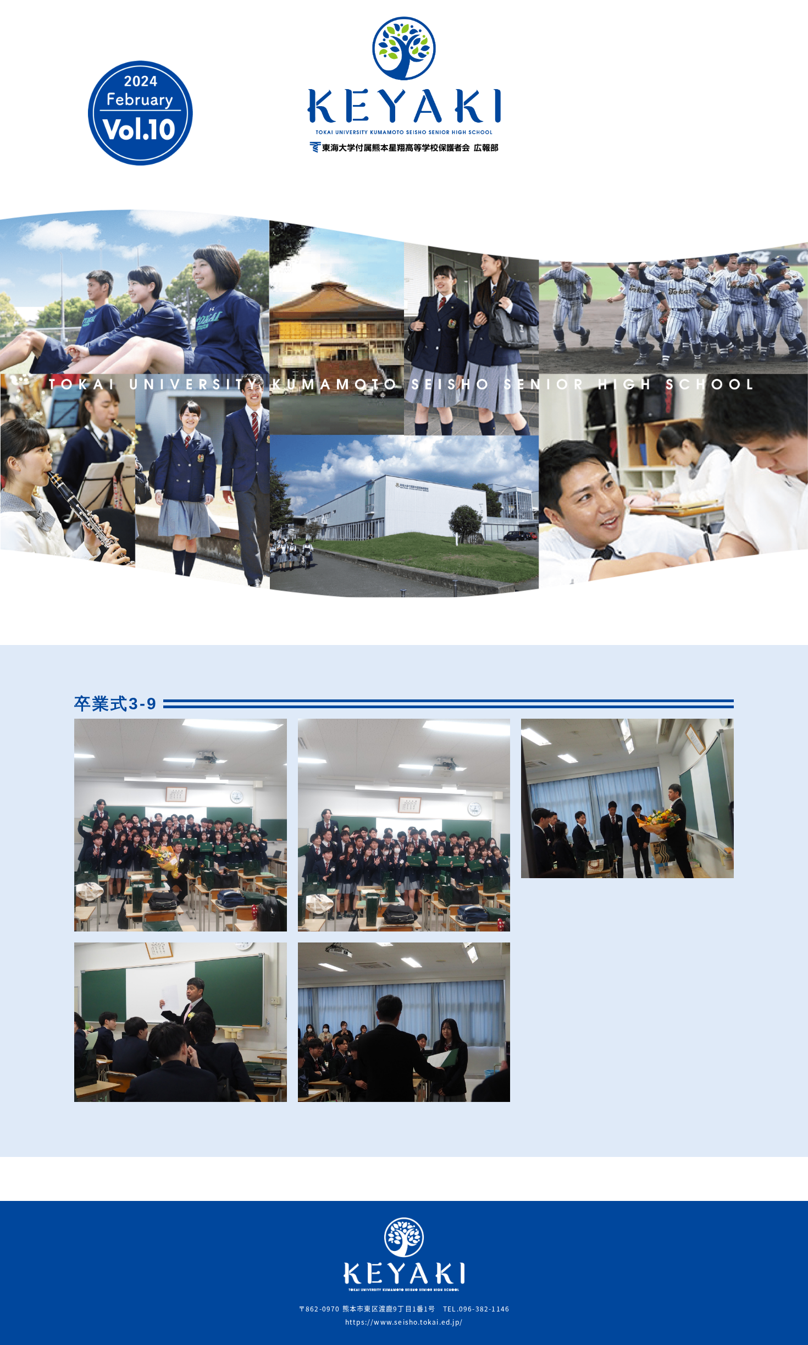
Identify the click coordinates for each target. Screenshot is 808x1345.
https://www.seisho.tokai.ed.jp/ (404, 1321)
